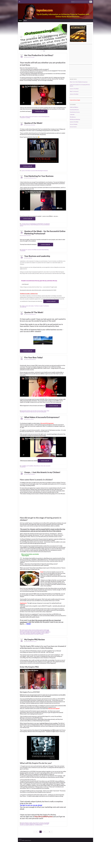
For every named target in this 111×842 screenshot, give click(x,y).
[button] (21, 37)
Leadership (30, 258)
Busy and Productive (33, 116)
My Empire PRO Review (34, 639)
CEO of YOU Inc (36, 822)
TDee (26, 57)
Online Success (33, 411)
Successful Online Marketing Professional (39, 170)
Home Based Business (32, 314)
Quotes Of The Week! (33, 312)
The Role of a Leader (38, 305)
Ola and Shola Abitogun (44, 823)
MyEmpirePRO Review (34, 823)
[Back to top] (108, 839)
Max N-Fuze (33, 634)
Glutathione (28, 633)
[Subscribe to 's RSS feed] (19, 1)
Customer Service (25, 223)
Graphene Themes (28, 840)
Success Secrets (31, 419)
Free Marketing (32, 223)
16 (49, 831)
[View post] (43, 37)
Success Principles (31, 57)
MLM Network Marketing (75, 119)
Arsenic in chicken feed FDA (35, 631)
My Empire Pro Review (24, 823)
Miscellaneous (73, 117)
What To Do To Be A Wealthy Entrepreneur (78, 81)
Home (20, 20)
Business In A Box (28, 822)
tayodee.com (31, 824)
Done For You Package (44, 822)
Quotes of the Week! (33, 123)
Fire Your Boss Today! (33, 357)
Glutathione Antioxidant (36, 633)
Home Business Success (32, 178)
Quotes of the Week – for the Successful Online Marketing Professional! (44, 232)
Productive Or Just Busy (25, 117)
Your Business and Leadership (37, 256)
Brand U (23, 822)
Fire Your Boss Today (41, 410)
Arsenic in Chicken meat (27, 632)
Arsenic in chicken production (38, 632)
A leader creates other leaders (27, 305)
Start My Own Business (41, 411)
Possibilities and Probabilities (27, 465)
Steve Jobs (43, 465)
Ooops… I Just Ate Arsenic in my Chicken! (42, 472)
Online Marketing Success (35, 224)
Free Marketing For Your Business (38, 176)
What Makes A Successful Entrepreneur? (42, 417)
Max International (27, 634)
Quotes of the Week (28, 45)
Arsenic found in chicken (26, 630)
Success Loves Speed (24, 824)
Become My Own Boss (26, 410)
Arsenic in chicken (35, 630)
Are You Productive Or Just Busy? (38, 55)
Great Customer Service (25, 224)
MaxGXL (41, 634)
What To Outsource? (74, 91)
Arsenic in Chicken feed (25, 631)
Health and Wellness (31, 474)
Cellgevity (47, 632)
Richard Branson (37, 465)
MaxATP (38, 634)
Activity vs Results (25, 116)
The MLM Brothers (39, 824)
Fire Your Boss (34, 410)
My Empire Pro (24, 249)
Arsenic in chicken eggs (44, 630)
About (25, 20)
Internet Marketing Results (43, 116)
